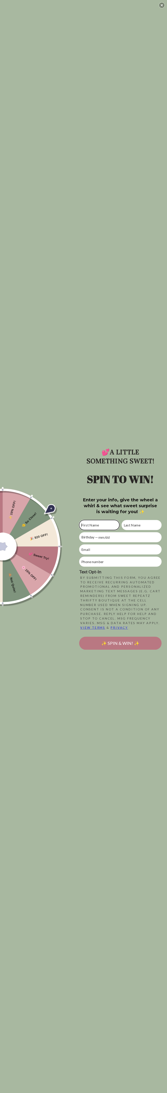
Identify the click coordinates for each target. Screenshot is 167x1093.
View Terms (92, 627)
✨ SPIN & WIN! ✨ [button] (120, 643)
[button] (161, 5)
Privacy (119, 627)
